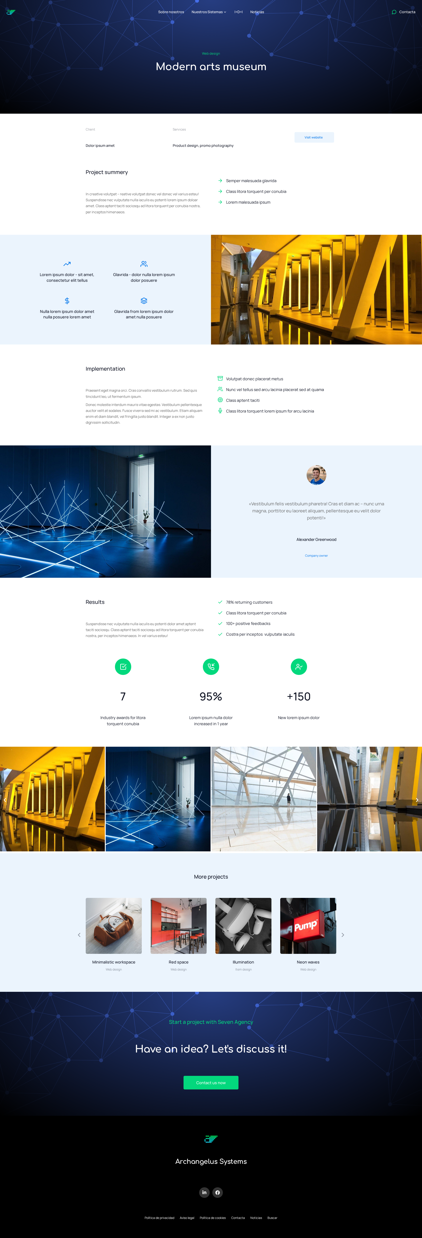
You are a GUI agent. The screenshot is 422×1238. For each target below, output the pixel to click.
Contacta (238, 1218)
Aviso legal (187, 1218)
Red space (179, 962)
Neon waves (308, 962)
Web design (211, 53)
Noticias (256, 1218)
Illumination (243, 962)
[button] (4, 800)
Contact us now (211, 1082)
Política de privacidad (159, 1218)
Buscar (272, 1218)
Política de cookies (213, 1218)
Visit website (314, 137)
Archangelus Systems (211, 1161)
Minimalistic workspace (113, 962)
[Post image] (114, 926)
